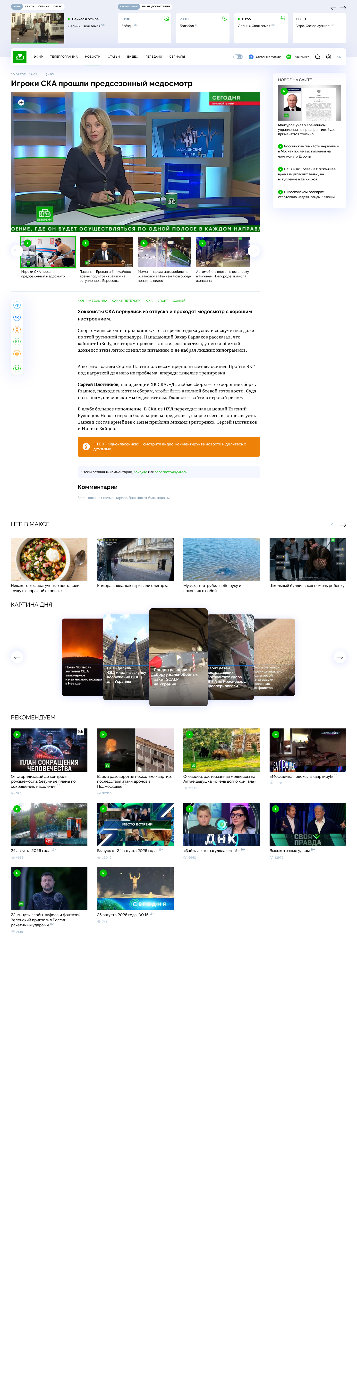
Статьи (114, 56)
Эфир (38, 56)
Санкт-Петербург (127, 300)
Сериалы (177, 56)
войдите (140, 472)
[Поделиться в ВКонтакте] (17, 317)
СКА (149, 300)
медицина (98, 300)
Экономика (301, 57)
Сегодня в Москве (268, 57)
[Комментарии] (17, 368)
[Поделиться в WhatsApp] (17, 341)
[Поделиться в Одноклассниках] (17, 329)
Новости (93, 56)
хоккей (179, 300)
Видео (132, 56)
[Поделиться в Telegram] (17, 305)
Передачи (153, 56)
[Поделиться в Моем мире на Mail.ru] (17, 353)
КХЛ (81, 300)
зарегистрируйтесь (171, 472)
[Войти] (328, 56)
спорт (163, 300)
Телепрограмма (64, 56)
